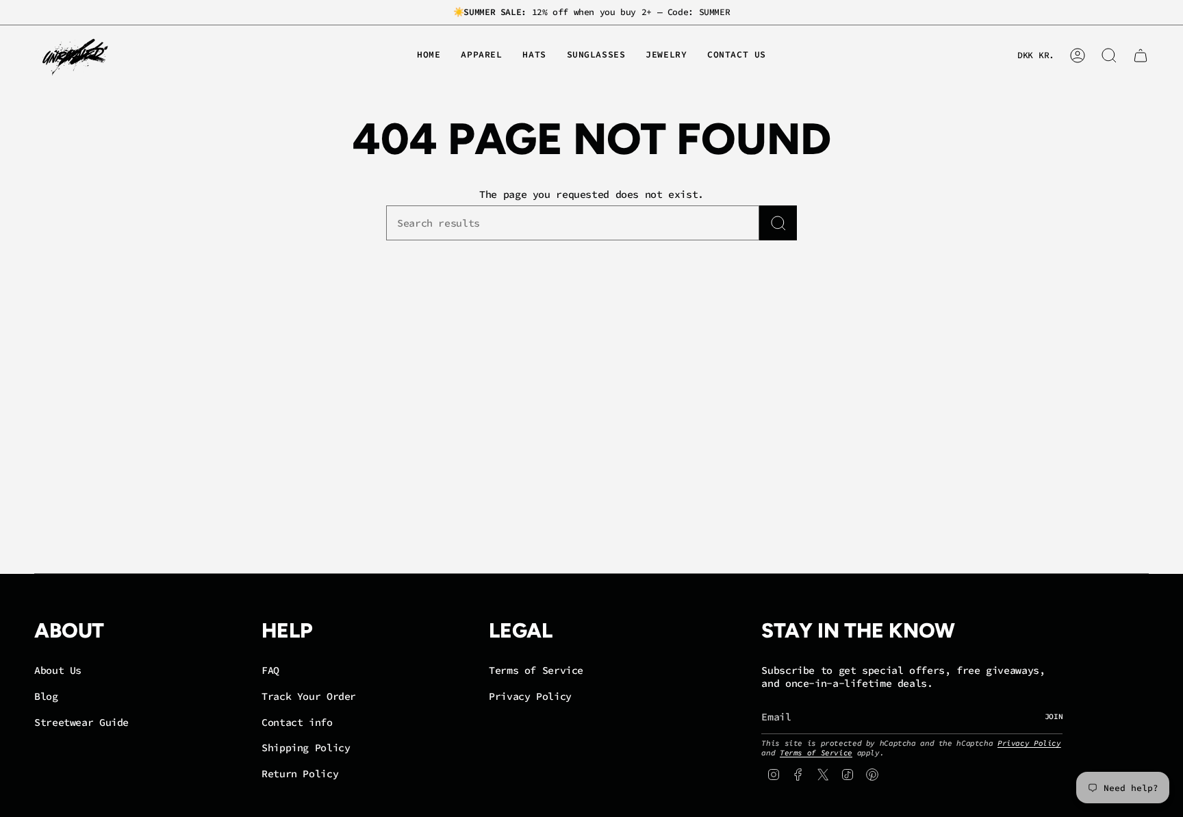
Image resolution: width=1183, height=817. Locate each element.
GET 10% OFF (592, 495)
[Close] (780, 284)
